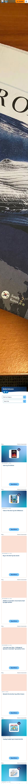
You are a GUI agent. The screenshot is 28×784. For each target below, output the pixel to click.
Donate (21, 1)
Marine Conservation (22, 444)
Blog (2, 444)
